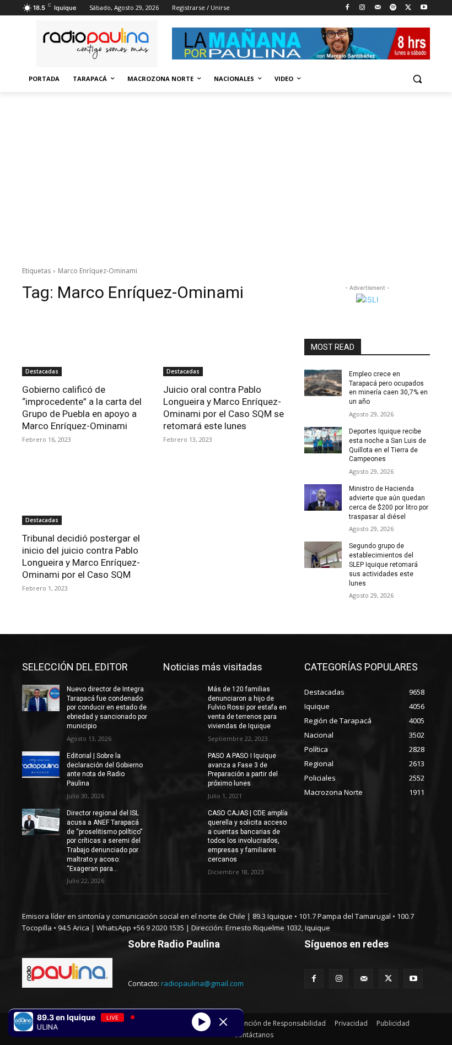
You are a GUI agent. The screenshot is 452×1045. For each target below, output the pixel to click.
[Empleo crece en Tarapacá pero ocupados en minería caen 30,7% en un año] (323, 383)
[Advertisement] (226, 175)
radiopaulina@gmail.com (202, 983)
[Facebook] (347, 8)
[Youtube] (423, 8)
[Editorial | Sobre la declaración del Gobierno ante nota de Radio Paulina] (41, 764)
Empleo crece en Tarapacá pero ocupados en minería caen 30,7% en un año (388, 387)
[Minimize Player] (223, 1021)
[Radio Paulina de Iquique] (97, 43)
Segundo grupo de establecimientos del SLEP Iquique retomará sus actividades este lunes (383, 564)
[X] (408, 8)
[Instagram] (362, 8)
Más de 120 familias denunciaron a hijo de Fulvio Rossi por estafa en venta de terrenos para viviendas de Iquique (247, 707)
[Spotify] (393, 8)
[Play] (201, 1021)
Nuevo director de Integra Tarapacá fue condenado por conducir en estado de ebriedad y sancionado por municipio (107, 707)
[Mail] (378, 8)
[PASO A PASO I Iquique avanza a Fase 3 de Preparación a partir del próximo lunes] (182, 764)
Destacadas (41, 371)
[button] (417, 79)
